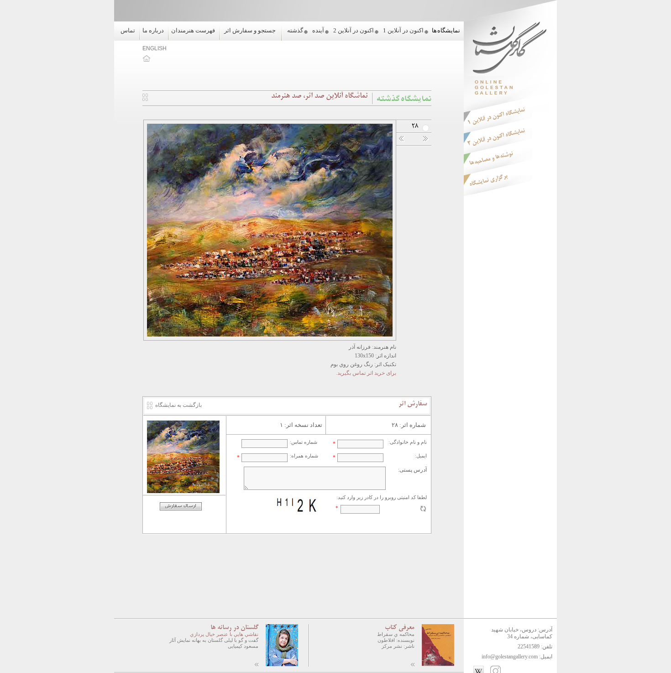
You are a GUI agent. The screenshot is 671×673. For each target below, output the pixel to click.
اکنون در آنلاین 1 (403, 30)
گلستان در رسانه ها (234, 627)
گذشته (295, 30)
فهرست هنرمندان (193, 30)
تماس (128, 30)
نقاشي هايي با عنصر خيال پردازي (224, 634)
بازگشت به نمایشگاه (178, 405)
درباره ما (153, 30)
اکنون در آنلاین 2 (353, 30)
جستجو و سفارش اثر (250, 30)
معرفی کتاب (399, 627)
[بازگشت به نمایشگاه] (145, 99)
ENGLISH (154, 48)
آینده (318, 30)
